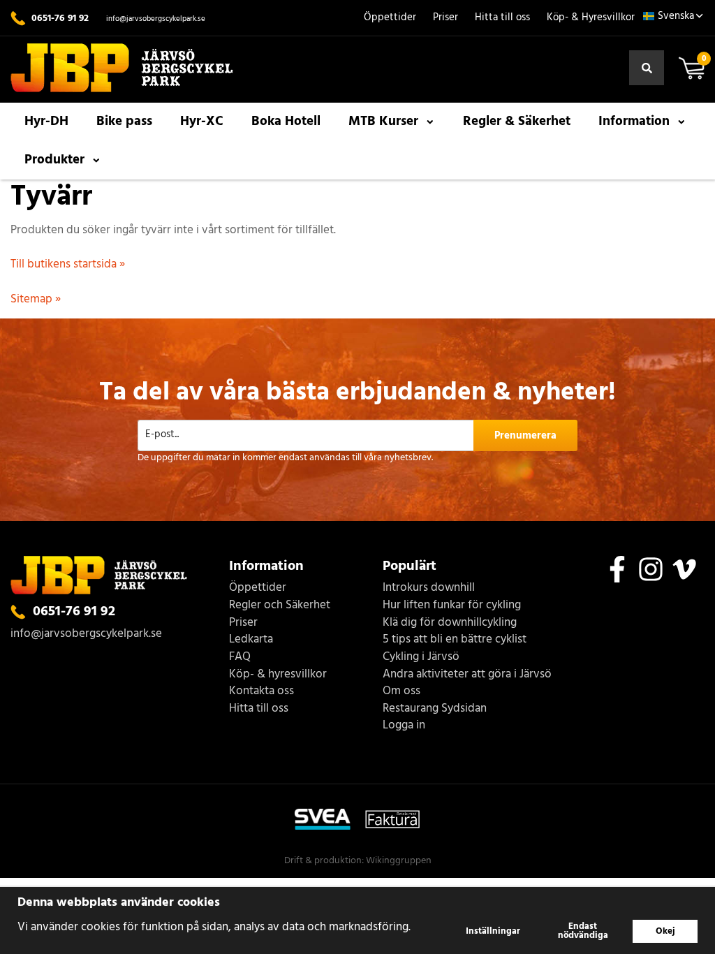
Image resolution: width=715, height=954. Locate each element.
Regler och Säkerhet (279, 606)
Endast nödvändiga (583, 931)
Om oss (401, 691)
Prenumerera (525, 435)
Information (634, 121)
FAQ (240, 657)
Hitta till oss (502, 17)
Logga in (404, 726)
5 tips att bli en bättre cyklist (454, 640)
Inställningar (493, 931)
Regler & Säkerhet (516, 121)
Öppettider (390, 17)
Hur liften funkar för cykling (452, 606)
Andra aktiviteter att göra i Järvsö (467, 675)
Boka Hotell (285, 121)
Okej (665, 931)
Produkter (54, 159)
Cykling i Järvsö (421, 657)
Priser (445, 17)
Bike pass (124, 121)
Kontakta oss (261, 691)
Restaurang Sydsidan (435, 709)
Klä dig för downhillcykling (450, 623)
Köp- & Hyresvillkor (591, 17)
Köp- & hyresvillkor (278, 675)
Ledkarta (251, 640)
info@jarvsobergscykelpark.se (155, 19)
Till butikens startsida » (67, 264)
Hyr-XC (201, 121)
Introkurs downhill (429, 588)
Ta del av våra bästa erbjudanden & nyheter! (357, 392)
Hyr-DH (46, 121)
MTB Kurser (383, 121)
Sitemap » (35, 299)
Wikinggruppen (399, 860)
